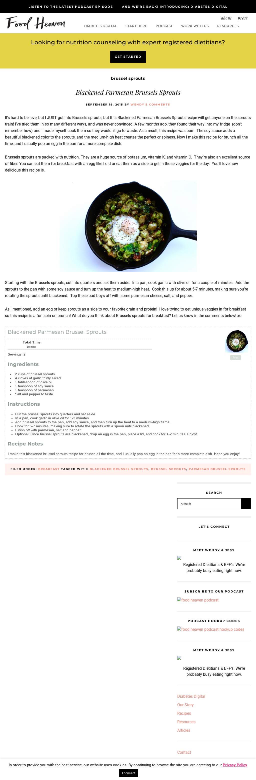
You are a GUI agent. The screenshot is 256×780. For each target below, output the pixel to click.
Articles (183, 730)
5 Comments (158, 104)
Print (235, 357)
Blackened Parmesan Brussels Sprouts (128, 92)
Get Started (128, 56)
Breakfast (49, 469)
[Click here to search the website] (247, 24)
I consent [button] (128, 773)
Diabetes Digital (191, 696)
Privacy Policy (235, 765)
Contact (184, 752)
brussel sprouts (168, 469)
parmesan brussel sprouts (217, 469)
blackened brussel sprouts (119, 469)
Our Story (185, 704)
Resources (186, 722)
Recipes (184, 713)
